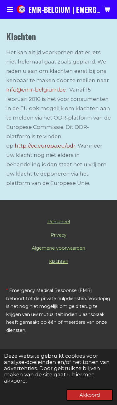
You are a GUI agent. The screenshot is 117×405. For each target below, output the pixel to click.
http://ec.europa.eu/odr (45, 146)
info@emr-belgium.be (36, 90)
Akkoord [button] (90, 395)
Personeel (58, 221)
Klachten (58, 261)
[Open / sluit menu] (10, 9)
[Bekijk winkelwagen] (107, 9)
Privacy (58, 235)
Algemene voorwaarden (58, 248)
